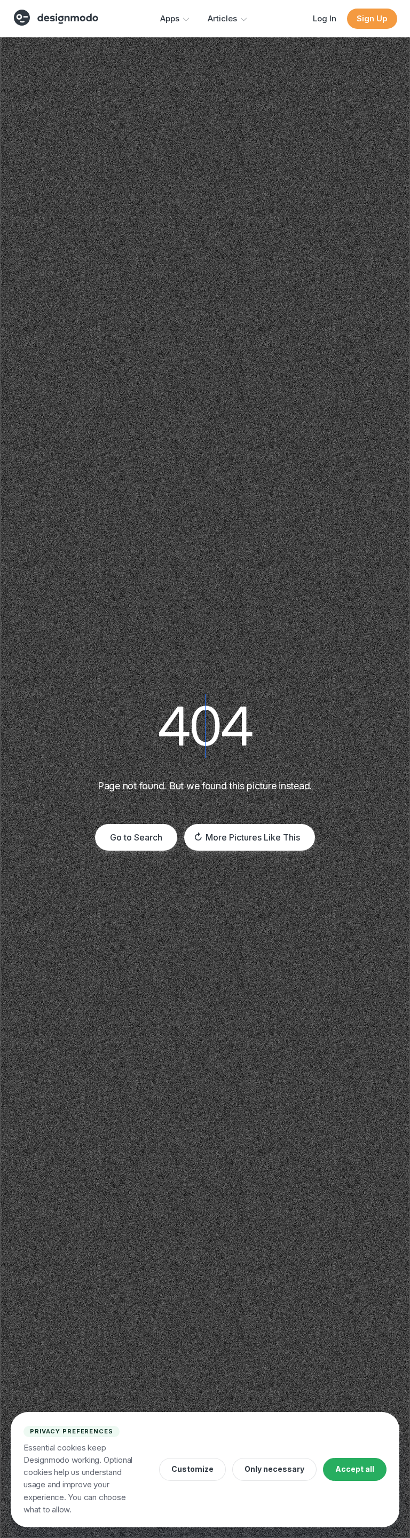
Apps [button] (169, 18)
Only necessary (274, 1468)
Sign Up (372, 18)
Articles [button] (222, 18)
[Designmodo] (56, 18)
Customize (192, 1468)
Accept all (354, 1468)
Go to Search (136, 837)
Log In (324, 18)
